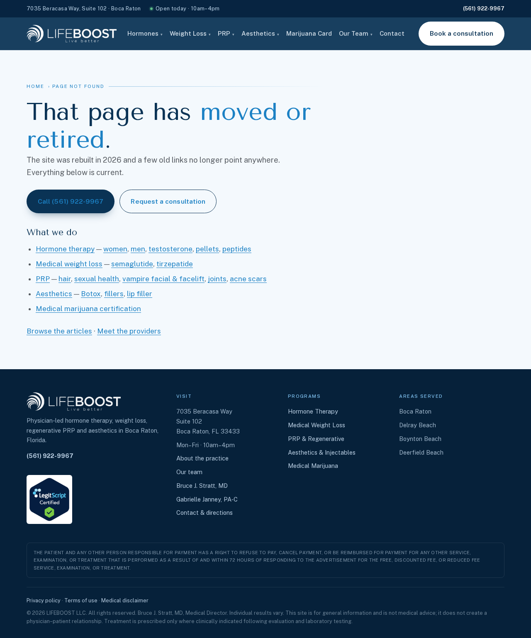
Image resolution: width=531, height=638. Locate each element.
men (138, 249)
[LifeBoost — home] (72, 33)
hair (64, 279)
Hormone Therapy (313, 411)
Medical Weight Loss (316, 425)
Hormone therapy (65, 249)
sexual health (96, 279)
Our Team (356, 33)
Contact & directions (204, 512)
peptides (236, 249)
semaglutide (132, 264)
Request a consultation (168, 201)
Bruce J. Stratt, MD (202, 485)
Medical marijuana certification (88, 308)
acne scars (248, 279)
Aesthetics (260, 33)
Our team (189, 471)
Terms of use (80, 600)
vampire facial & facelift (163, 279)
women (115, 249)
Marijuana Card (309, 33)
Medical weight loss (69, 264)
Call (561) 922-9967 (70, 201)
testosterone (170, 249)
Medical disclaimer (125, 600)
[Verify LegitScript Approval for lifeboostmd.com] (49, 499)
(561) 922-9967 (483, 8)
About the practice (202, 458)
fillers (114, 294)
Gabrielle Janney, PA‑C (207, 499)
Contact (392, 33)
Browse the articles (59, 331)
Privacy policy (44, 600)
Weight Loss (190, 33)
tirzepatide (174, 264)
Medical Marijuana (313, 465)
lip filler (139, 294)
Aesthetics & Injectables (322, 452)
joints (217, 279)
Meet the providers (129, 331)
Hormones (145, 33)
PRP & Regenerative (316, 438)
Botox (91, 294)
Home (35, 86)
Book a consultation (461, 33)
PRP (226, 33)
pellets (207, 249)
